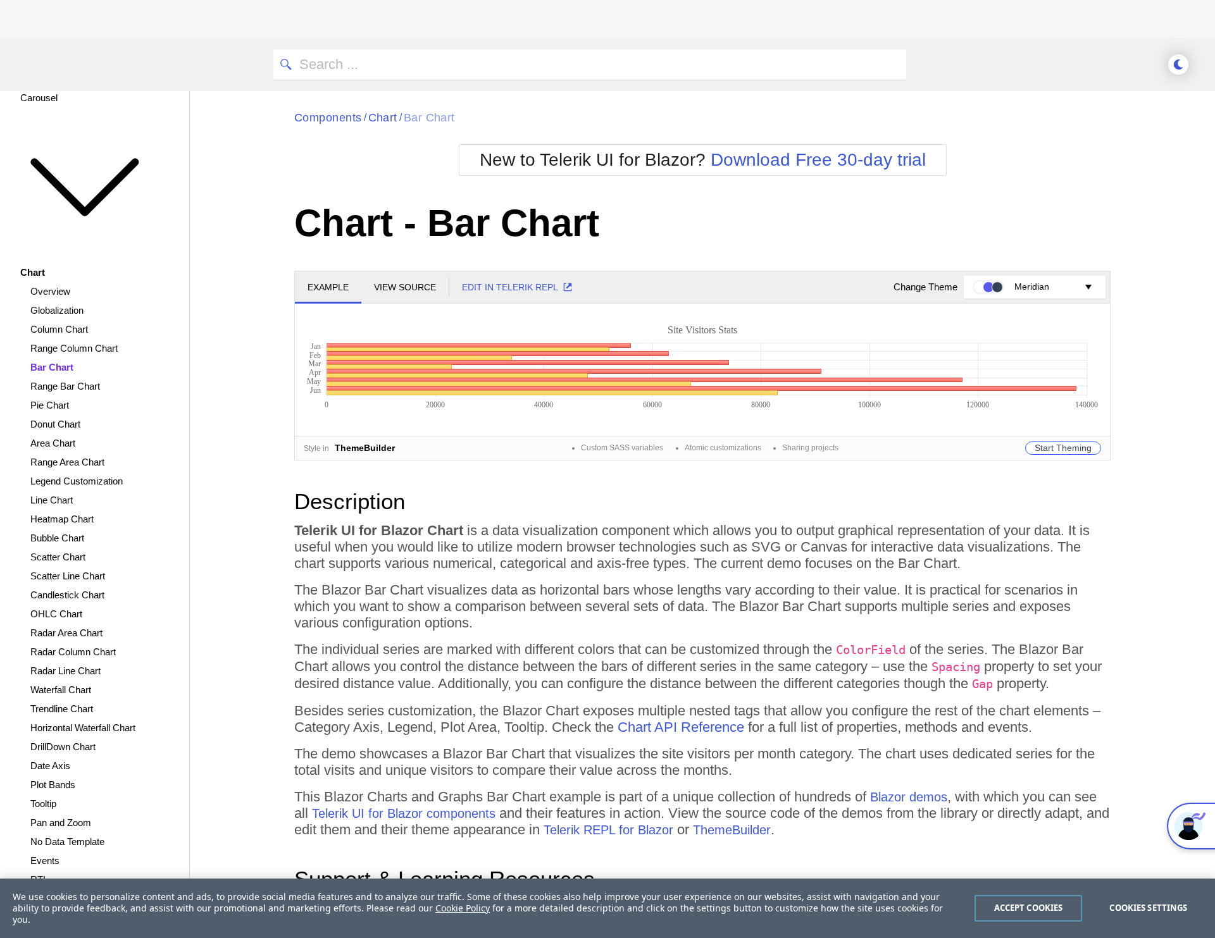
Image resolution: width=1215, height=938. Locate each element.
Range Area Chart (67, 462)
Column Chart (59, 329)
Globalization (57, 310)
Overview (50, 291)
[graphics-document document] (702, 364)
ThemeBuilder (732, 830)
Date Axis (50, 765)
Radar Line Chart (65, 670)
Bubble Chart (57, 538)
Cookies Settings (1148, 907)
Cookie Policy (462, 908)
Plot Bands (52, 784)
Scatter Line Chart (67, 576)
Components (328, 117)
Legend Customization (76, 481)
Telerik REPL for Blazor (608, 830)
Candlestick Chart (67, 594)
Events (44, 860)
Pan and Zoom (60, 822)
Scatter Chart (57, 557)
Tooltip (43, 803)
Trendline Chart (61, 708)
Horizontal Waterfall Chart (82, 727)
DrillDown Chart (63, 746)
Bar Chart (51, 367)
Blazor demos (908, 797)
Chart (382, 117)
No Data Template (67, 841)
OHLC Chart (56, 613)
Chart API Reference (681, 727)
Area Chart (52, 443)
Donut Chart (55, 424)
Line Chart (51, 500)
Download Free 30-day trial (818, 160)
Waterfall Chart (60, 689)
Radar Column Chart (73, 651)
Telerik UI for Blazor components (403, 813)
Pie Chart (49, 405)
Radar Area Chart (66, 632)
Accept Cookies (1028, 907)
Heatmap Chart (62, 519)
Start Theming (1063, 448)
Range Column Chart (74, 348)
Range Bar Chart (65, 386)
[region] (607, 908)
